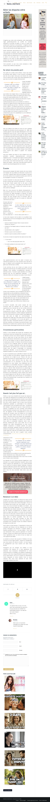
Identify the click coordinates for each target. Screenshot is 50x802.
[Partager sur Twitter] (17, 589)
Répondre (11, 616)
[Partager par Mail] (27, 589)
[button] (46, 3)
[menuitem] (15, 3)
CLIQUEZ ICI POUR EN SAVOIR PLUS (17, 492)
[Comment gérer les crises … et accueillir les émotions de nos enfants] (1, 401)
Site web (20, 650)
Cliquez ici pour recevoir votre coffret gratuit (43, 47)
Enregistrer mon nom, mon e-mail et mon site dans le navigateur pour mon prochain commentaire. (16, 655)
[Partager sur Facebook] (8, 589)
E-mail (20, 646)
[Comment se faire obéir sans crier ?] (49, 401)
